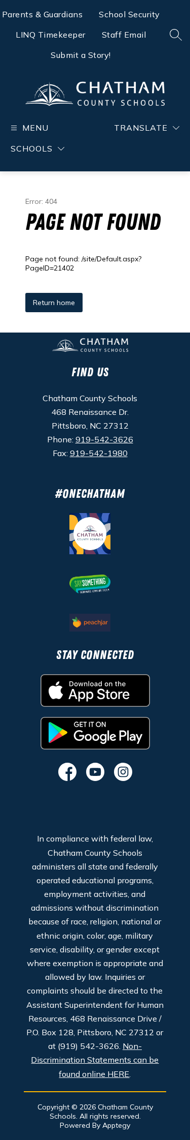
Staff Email (124, 34)
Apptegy (116, 1125)
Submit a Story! (81, 55)
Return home (54, 302)
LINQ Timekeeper (51, 34)
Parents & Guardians (42, 14)
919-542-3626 (104, 439)
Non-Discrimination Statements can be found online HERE (95, 1059)
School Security (129, 14)
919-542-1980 (99, 453)
